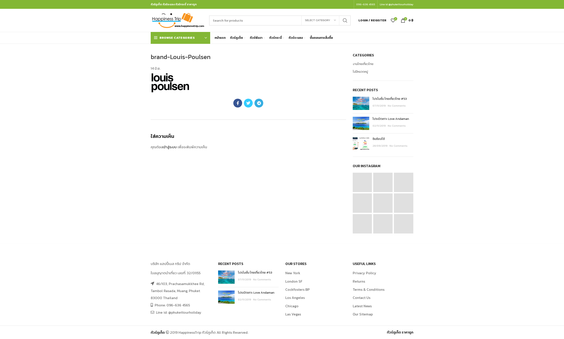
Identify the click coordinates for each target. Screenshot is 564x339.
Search (344, 20)
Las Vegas (293, 314)
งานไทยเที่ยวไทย (363, 64)
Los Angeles (295, 297)
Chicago (292, 306)
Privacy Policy (364, 273)
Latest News (362, 306)
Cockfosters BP (297, 289)
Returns (359, 281)
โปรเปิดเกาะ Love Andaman (391, 119)
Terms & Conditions (368, 289)
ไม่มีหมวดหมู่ (360, 72)
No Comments (397, 106)
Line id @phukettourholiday (396, 4)
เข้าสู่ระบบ (169, 147)
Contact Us (361, 297)
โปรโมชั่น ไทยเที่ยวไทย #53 (390, 98)
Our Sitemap (363, 314)
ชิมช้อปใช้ (379, 139)
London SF (293, 281)
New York (292, 273)
